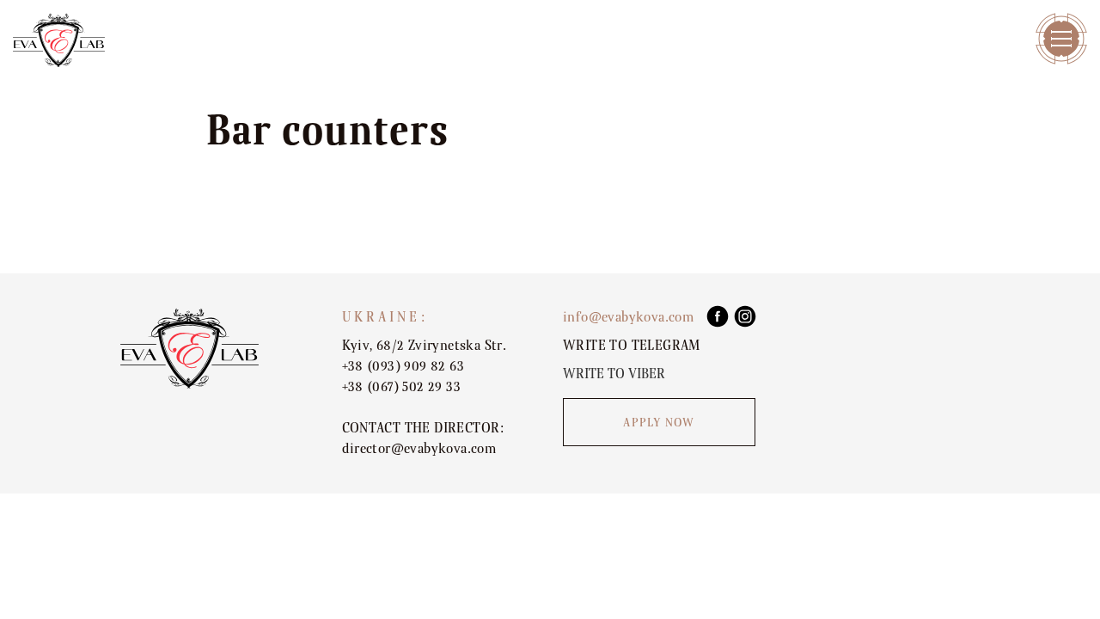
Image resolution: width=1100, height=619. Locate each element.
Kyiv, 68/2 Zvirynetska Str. (424, 345)
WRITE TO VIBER (614, 374)
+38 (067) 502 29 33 (401, 387)
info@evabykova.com (628, 317)
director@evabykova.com (419, 449)
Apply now (658, 423)
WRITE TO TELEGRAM (631, 345)
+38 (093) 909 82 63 (403, 366)
